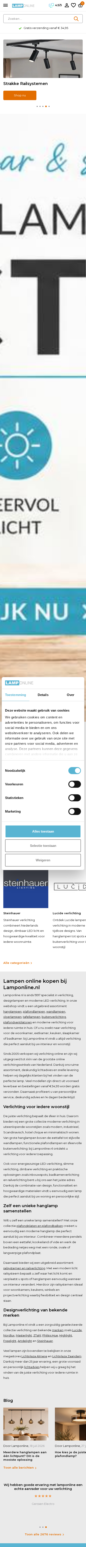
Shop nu (20, 95)
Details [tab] (43, 694)
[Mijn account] (67, 5)
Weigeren (43, 860)
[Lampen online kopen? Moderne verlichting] (23, 5)
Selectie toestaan (43, 845)
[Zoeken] (76, 18)
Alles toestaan (43, 831)
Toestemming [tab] (15, 694)
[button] (37, 106)
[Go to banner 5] (43, 70)
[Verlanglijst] (73, 5)
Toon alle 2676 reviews (43, 1534)
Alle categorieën (16, 963)
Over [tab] (70, 694)
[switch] (74, 784)
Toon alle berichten (18, 1467)
